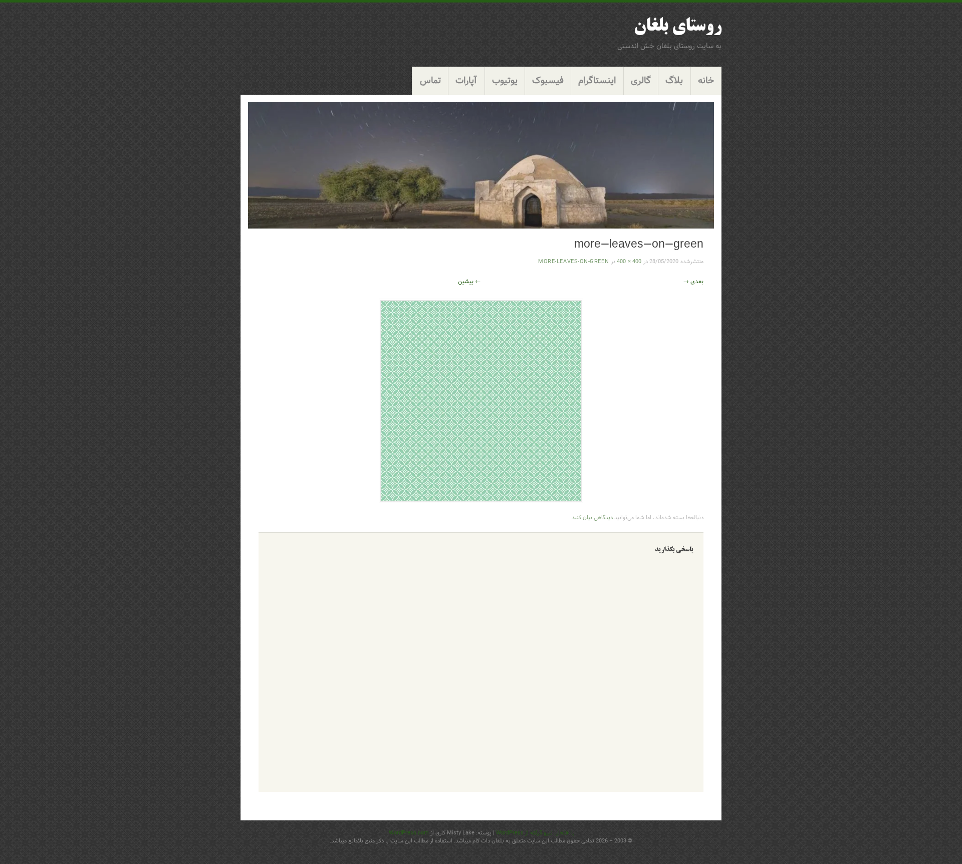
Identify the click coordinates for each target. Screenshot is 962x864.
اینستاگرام (597, 81)
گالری (641, 81)
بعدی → (693, 282)
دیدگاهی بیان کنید (592, 517)
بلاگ (674, 81)
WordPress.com (409, 832)
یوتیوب (505, 81)
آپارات (466, 81)
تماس (430, 81)
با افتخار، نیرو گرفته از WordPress (535, 832)
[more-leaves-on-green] (481, 501)
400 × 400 (629, 261)
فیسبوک (548, 81)
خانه (706, 81)
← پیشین (469, 282)
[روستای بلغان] (481, 165)
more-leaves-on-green (573, 261)
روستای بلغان (678, 27)
